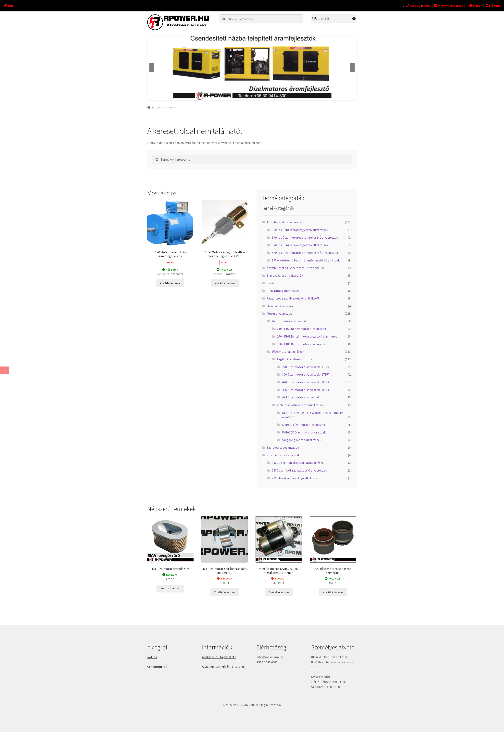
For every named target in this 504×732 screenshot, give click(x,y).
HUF (11, 5)
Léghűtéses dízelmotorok (294, 359)
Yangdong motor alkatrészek (301, 440)
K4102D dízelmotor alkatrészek (303, 425)
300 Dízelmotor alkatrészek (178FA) (306, 374)
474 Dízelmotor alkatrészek (301, 397)
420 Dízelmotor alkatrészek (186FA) (306, 382)
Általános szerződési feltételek (223, 667)
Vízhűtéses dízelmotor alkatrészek (300, 405)
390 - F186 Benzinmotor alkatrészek (301, 344)
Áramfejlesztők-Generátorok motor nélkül (296, 268)
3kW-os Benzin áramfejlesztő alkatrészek (300, 230)
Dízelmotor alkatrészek (288, 351)
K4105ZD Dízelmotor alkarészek (304, 432)
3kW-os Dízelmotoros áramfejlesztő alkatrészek (305, 237)
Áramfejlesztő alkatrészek (285, 222)
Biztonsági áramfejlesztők (285, 275)
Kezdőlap (157, 107)
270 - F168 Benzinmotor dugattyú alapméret (307, 336)
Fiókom (494, 5)
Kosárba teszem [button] (170, 283)
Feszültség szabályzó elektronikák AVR (293, 298)
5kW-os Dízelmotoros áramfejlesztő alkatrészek (305, 253)
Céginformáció (157, 667)
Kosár (477, 5)
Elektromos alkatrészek (283, 291)
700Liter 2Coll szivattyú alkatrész (294, 478)
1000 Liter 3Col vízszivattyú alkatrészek (298, 463)
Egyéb (271, 283)
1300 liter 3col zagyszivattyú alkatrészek (299, 470)
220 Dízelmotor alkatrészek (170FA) (306, 367)
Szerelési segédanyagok (283, 447)
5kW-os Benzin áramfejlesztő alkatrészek (300, 245)
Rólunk (152, 657)
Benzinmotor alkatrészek (289, 321)
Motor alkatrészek (279, 313)
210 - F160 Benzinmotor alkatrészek (301, 329)
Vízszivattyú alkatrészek (283, 455)
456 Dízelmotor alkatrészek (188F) (305, 390)
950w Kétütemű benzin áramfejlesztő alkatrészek (306, 260)
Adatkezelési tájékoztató (219, 657)
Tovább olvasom (224, 592)
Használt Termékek (280, 306)
